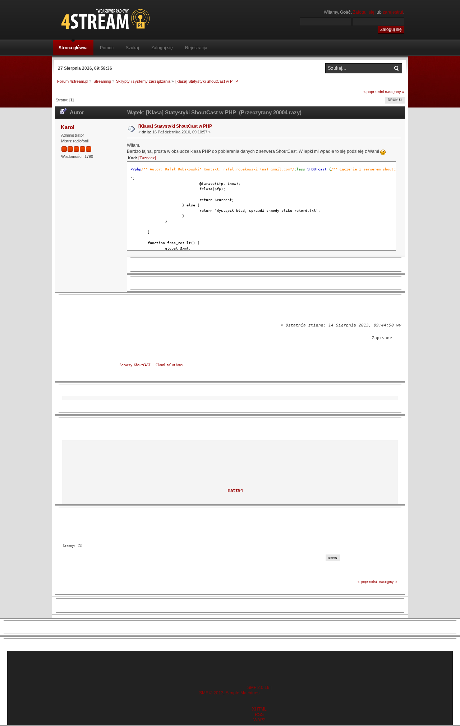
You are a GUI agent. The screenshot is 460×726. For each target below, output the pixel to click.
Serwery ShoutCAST (135, 365)
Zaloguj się (363, 12)
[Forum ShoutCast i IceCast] (138, 18)
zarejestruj (393, 12)
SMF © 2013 (211, 692)
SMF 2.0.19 (258, 687)
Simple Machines (242, 692)
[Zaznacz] (147, 158)
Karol (67, 127)
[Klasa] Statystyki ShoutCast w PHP (175, 126)
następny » (394, 92)
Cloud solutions (169, 365)
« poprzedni (373, 92)
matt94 (235, 490)
